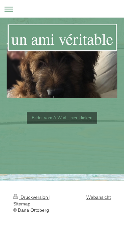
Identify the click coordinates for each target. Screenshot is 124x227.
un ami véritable (62, 38)
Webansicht (98, 197)
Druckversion (34, 197)
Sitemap (21, 203)
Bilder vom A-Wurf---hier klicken (62, 117)
